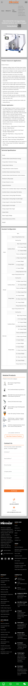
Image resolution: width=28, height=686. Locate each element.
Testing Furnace (4, 616)
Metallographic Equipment (21, 558)
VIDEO (16, 533)
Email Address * (8, 458)
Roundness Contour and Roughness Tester (20, 566)
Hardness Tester (18, 555)
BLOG (16, 535)
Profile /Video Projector (6, 608)
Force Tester (17, 553)
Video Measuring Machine (21, 569)
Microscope (17, 560)
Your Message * (7, 478)
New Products (14, 10)
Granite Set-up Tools (5, 587)
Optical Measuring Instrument (5, 602)
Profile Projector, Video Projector (6, 648)
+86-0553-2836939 (14, 504)
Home (2, 10)
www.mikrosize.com (21, 589)
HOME (16, 525)
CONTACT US (18, 540)
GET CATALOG (18, 530)
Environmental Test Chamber (5, 581)
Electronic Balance (19, 547)
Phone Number (7, 465)
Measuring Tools (4, 592)
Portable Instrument (19, 563)
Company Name (8, 471)
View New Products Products (14, 436)
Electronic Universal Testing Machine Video (21, 550)
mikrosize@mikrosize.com (14, 512)
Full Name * (7, 452)
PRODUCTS (8, 10)
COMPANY (17, 537)
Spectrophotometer (5, 614)
